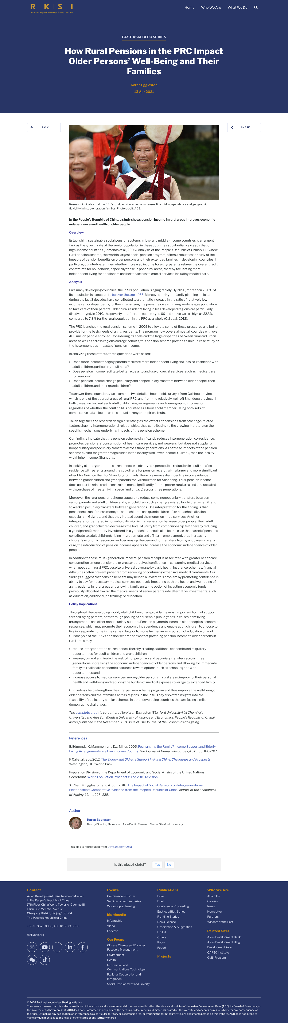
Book (160, 896)
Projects (164, 956)
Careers (212, 901)
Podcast (112, 931)
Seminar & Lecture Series (124, 901)
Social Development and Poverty (128, 984)
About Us (213, 896)
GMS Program (216, 957)
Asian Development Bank (224, 937)
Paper (161, 942)
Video (111, 926)
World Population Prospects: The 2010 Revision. (122, 777)
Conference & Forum (121, 896)
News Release (166, 922)
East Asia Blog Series (171, 911)
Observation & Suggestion (174, 927)
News (211, 906)
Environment (115, 954)
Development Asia (120, 846)
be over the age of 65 (128, 295)
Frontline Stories (168, 916)
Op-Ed (161, 932)
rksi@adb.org (35, 934)
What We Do (238, 7)
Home (189, 7)
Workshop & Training (121, 906)
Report (161, 947)
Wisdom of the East (220, 922)
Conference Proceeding (173, 906)
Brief (160, 901)
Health (111, 960)
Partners (213, 916)
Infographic (114, 920)
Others (161, 937)
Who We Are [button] (211, 7)
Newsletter (214, 911)
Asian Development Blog (223, 942)
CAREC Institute (218, 952)
